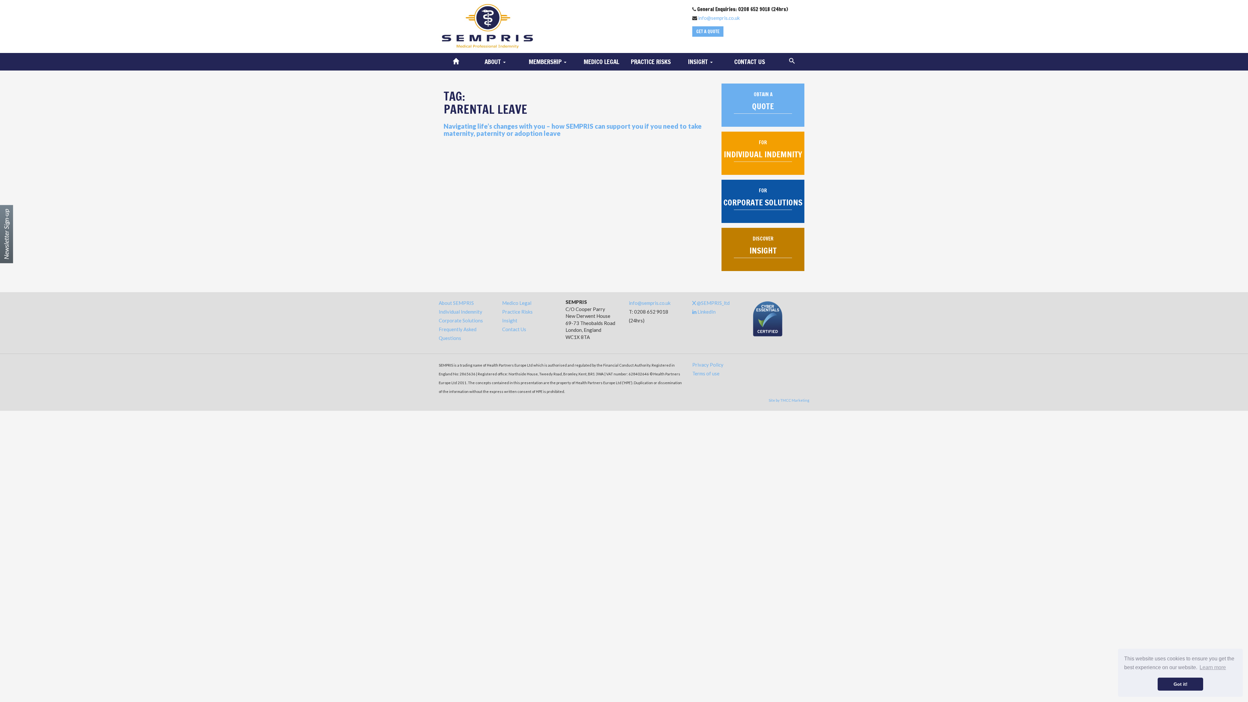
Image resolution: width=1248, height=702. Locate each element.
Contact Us (749, 61)
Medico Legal (601, 61)
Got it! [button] (1181, 684)
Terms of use (706, 373)
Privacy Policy (707, 365)
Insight (509, 320)
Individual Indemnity (460, 312)
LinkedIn (706, 312)
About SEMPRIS (456, 303)
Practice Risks (651, 61)
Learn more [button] (1213, 667)
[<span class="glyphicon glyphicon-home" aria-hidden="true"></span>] (456, 62)
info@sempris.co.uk (719, 18)
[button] (792, 61)
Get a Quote (708, 31)
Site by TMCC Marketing (789, 400)
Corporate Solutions (461, 320)
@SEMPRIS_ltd (713, 303)
